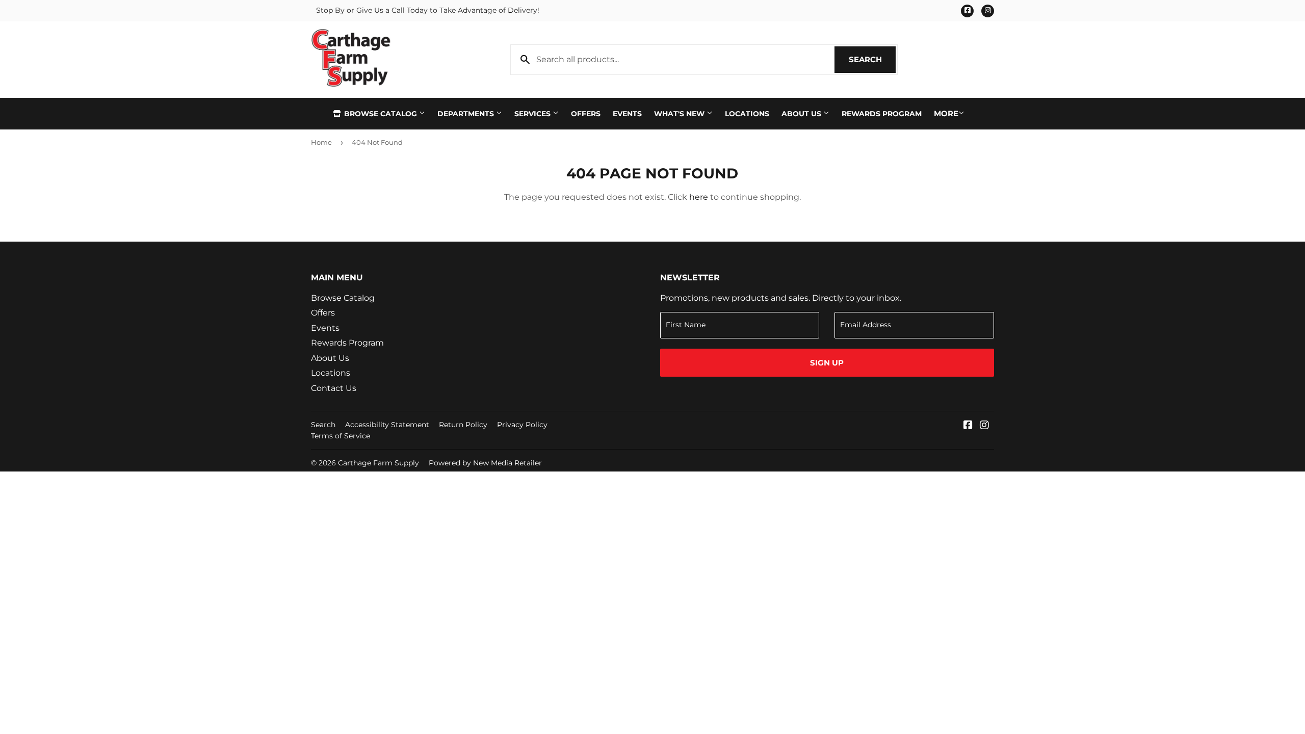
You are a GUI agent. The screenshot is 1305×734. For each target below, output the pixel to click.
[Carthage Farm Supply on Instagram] (984, 426)
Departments (466, 114)
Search (872, 59)
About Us (802, 114)
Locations (747, 114)
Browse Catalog (380, 114)
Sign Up (827, 363)
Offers (586, 114)
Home (321, 142)
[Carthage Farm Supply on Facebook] (968, 426)
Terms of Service (340, 436)
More (946, 113)
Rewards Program (882, 114)
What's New (680, 114)
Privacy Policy (522, 425)
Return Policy (463, 425)
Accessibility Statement (387, 425)
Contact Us (333, 388)
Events (627, 114)
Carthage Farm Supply (378, 463)
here (698, 197)
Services (533, 114)
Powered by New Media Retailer (485, 463)
